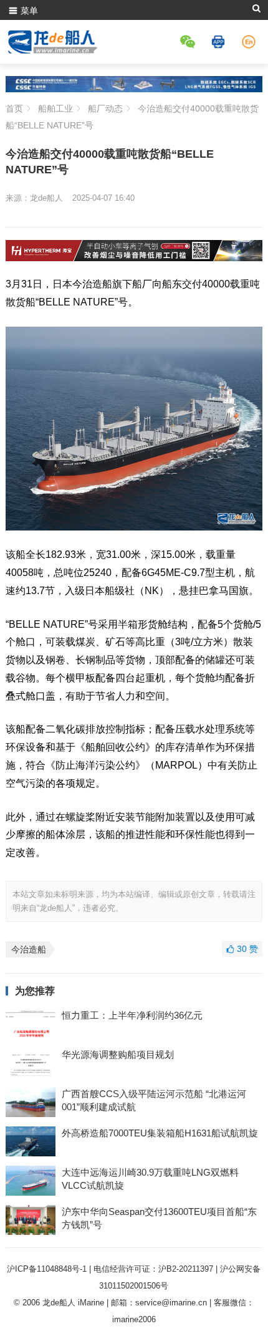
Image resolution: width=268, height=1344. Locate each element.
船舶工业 (55, 108)
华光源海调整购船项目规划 (118, 1054)
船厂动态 (105, 108)
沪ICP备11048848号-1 (47, 1269)
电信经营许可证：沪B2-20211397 (153, 1269)
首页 (14, 108)
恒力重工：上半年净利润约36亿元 (132, 1015)
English (250, 42)
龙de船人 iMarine (73, 1302)
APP (220, 42)
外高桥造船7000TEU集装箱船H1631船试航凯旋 (160, 1133)
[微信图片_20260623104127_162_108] (134, 257)
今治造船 (28, 949)
